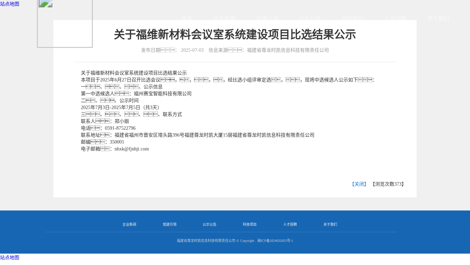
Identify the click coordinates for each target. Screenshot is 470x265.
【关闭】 (359, 184)
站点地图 (9, 257)
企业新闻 (224, 18)
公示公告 (310, 18)
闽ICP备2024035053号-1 (275, 241)
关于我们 (438, 18)
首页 (186, 18)
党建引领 (267, 18)
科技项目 (353, 18)
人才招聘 (395, 18)
